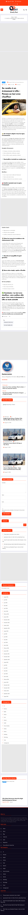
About (4, 831)
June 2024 (5, 668)
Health (5, 723)
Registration (5, 842)
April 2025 (6, 642)
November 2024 (6, 656)
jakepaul (11, 802)
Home (4, 828)
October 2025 (6, 625)
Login (4, 839)
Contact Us (5, 837)
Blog (4, 834)
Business (5, 708)
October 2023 (6, 690)
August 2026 (6, 597)
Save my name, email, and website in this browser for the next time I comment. (13, 511)
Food (5, 717)
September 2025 (7, 628)
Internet (5, 731)
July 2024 (5, 665)
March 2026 (6, 611)
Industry (5, 728)
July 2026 (5, 599)
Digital (5, 711)
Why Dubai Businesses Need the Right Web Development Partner (15, 544)
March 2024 (6, 676)
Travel (3, 82)
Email (3, 501)
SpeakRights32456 (8, 441)
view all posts (4, 379)
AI (4, 706)
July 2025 (5, 634)
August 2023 (6, 696)
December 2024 (6, 653)
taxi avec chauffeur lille (19, 82)
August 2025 (6, 631)
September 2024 (7, 659)
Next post (4, 390)
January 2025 (6, 651)
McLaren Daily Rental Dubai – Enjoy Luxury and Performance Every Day (12, 468)
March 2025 (6, 645)
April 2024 (6, 673)
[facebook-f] (10, 4)
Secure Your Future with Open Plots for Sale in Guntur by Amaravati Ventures (13, 387)
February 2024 (6, 679)
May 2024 (5, 670)
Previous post (5, 385)
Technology (6, 737)
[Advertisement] (14, 37)
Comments (3, 482)
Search (5, 521)
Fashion (5, 714)
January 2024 (6, 682)
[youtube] (17, 4)
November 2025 (6, 622)
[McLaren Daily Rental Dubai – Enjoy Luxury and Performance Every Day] (14, 459)
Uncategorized (6, 743)
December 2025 (6, 619)
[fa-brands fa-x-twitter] (12, 4)
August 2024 (6, 662)
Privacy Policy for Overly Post (8, 845)
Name (3, 495)
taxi (24, 249)
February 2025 (6, 648)
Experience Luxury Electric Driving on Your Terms (12, 443)
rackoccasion (5, 84)
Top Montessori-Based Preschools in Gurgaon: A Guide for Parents (13, 393)
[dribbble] (14, 4)
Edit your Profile (20, 376)
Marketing (5, 734)
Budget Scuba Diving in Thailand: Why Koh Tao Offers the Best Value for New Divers (12, 419)
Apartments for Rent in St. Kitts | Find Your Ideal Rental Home (14, 537)
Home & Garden (6, 725)
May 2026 (5, 605)
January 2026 (6, 616)
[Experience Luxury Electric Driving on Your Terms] (14, 434)
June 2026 (5, 602)
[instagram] (15, 4)
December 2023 (6, 685)
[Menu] (2, 10)
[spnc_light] (26, 10)
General (5, 720)
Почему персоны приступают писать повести (11, 534)
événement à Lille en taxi (12, 82)
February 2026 (6, 614)
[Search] (24, 10)
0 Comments (18, 84)
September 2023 (7, 693)
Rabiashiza (7, 416)
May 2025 (5, 639)
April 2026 (6, 608)
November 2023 (6, 688)
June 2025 (5, 636)
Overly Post (14, 12)
